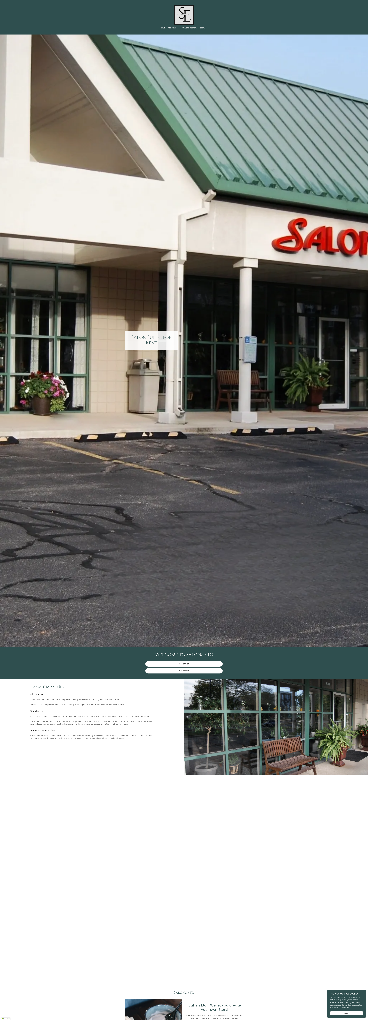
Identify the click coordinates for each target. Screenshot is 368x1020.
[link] (184, 15)
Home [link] (163, 28)
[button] (173, 28)
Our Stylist (184, 664)
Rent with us (184, 671)
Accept (346, 1013)
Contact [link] (203, 28)
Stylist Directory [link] (189, 28)
